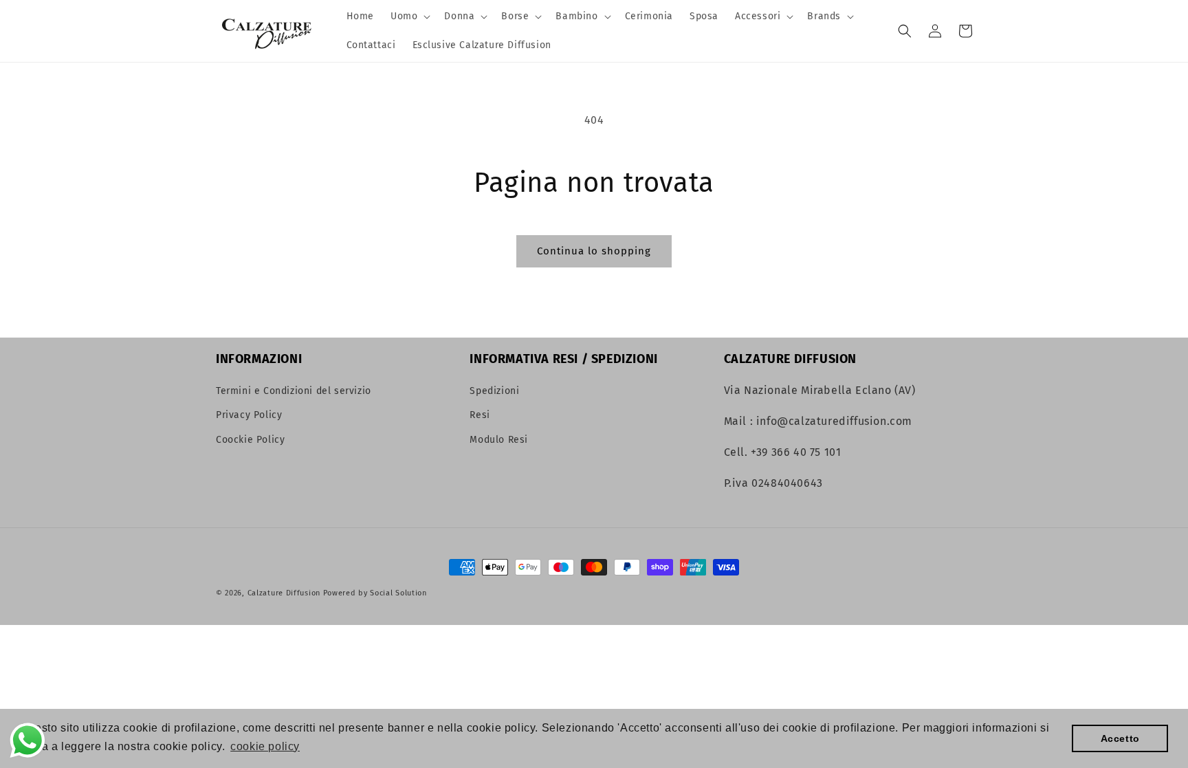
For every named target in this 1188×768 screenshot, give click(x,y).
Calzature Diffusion (284, 593)
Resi (480, 415)
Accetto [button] (1120, 738)
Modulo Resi (499, 440)
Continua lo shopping (594, 251)
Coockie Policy (250, 440)
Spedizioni (494, 391)
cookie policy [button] (265, 746)
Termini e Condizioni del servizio (293, 391)
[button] (409, 16)
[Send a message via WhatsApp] (27, 740)
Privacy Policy (249, 415)
